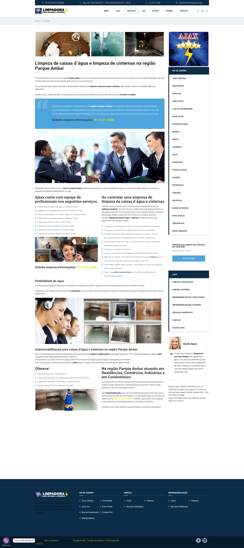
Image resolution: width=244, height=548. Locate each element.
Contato (184, 11)
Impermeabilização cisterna (186, 305)
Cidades (169, 11)
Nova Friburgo (179, 231)
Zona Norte (178, 86)
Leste (175, 155)
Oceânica (177, 147)
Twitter (202, 11)
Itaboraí (176, 193)
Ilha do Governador (182, 109)
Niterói (155, 11)
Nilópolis (177, 200)
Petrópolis (178, 185)
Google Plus (207, 11)
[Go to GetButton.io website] (6, 545)
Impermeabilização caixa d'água (188, 297)
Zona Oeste (178, 101)
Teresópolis (178, 223)
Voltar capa (178, 328)
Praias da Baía (179, 170)
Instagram (204, 540)
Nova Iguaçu (178, 216)
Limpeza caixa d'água (182, 282)
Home (37, 21)
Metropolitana (180, 124)
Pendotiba (177, 162)
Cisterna (150, 501)
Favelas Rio (178, 116)
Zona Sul (176, 93)
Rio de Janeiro (179, 71)
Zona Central (179, 78)
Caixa (128, 501)
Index (106, 11)
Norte (175, 139)
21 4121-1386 (154, 3)
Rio (143, 11)
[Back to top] (236, 540)
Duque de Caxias (180, 208)
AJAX (118, 11)
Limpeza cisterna (181, 290)
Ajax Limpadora (51, 540)
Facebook (198, 11)
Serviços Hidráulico (182, 312)
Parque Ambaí (79, 540)
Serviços (131, 11)
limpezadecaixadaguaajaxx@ (190, 3)
